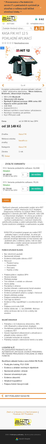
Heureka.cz (19, 412)
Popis (6, 200)
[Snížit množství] (28, 176)
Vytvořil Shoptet (24, 439)
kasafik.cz (23, 140)
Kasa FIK (23, 134)
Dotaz (7, 156)
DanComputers (32, 412)
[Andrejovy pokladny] (9, 18)
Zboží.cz (10, 412)
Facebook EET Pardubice (23, 414)
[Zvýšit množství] (28, 173)
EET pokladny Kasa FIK (17, 396)
